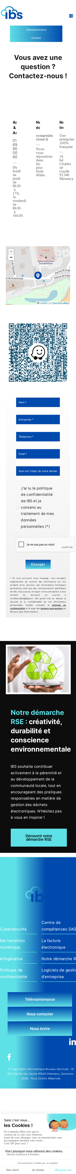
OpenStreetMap (60, 303)
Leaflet (43, 303)
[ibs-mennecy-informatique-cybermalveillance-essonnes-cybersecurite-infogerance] (38, 322)
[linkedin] (72, 1041)
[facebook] (9, 1057)
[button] (38, 275)
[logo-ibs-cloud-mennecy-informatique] (11, 3)
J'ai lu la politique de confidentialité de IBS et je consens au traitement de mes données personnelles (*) (37, 507)
